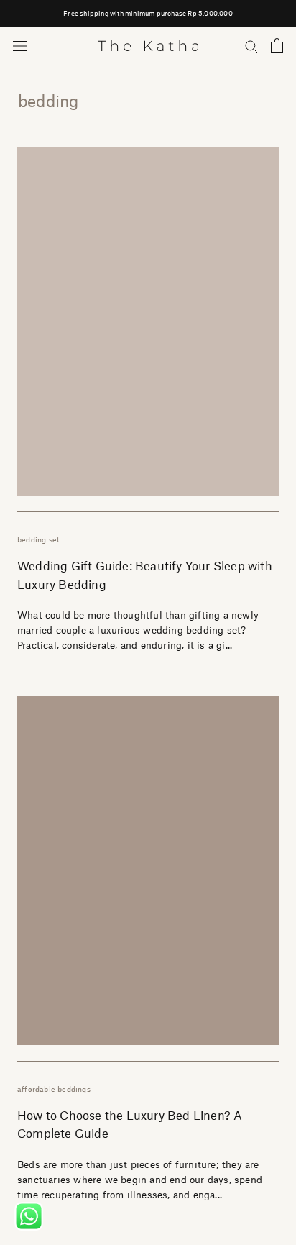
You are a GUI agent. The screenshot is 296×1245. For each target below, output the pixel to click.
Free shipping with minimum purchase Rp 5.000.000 (148, 13)
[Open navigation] (20, 46)
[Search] (251, 46)
